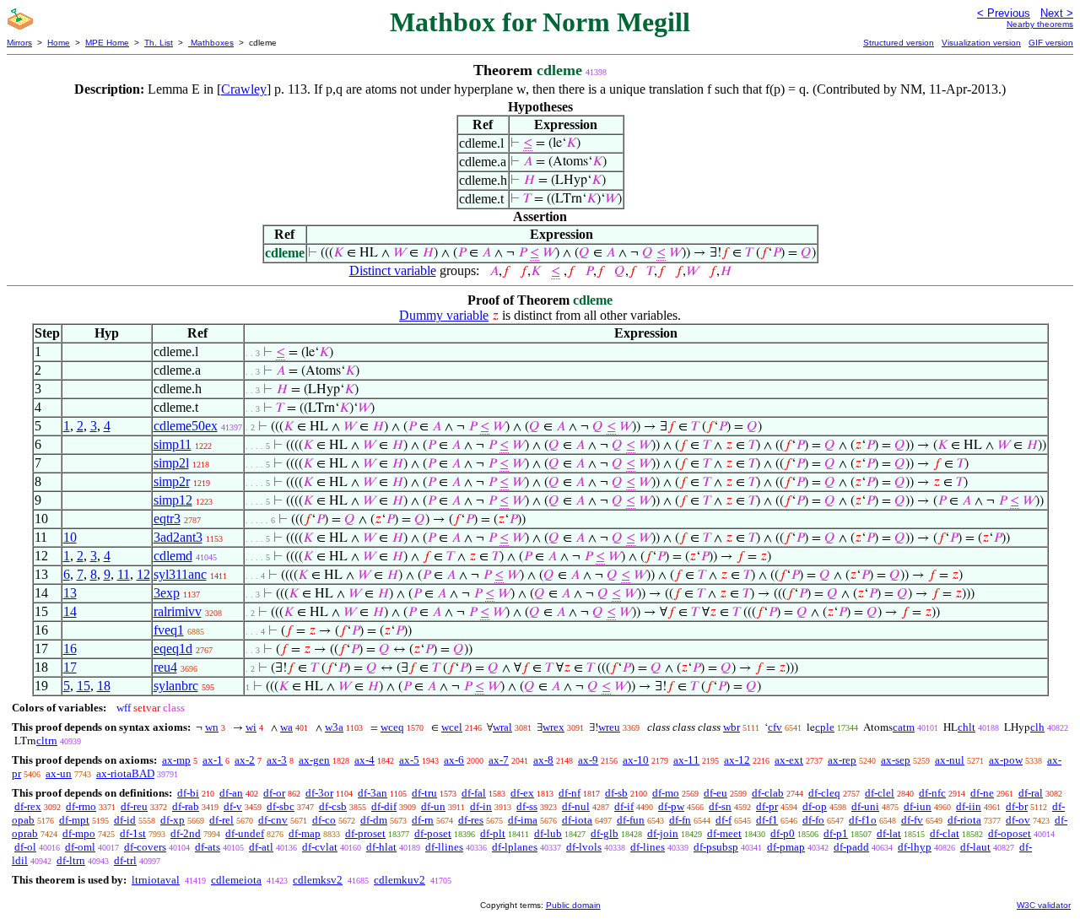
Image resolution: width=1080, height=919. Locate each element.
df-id (125, 820)
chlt (966, 727)
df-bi (188, 793)
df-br (1017, 806)
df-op (814, 806)
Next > (1056, 13)
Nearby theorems (1040, 24)
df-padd (851, 847)
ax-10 (636, 760)
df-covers (145, 847)
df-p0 (782, 833)
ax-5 (409, 760)
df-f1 (767, 820)
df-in (481, 806)
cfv (775, 727)
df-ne (982, 793)
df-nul (576, 806)
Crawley (244, 89)
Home (58, 42)
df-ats (207, 847)
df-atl (261, 847)
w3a (334, 727)
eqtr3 (167, 518)
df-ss (526, 806)
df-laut (975, 847)
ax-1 (212, 760)
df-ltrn (71, 860)
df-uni (865, 806)
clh (1037, 727)
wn (212, 727)
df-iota (577, 820)
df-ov (1018, 820)
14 (70, 611)
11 (123, 574)
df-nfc (932, 793)
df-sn (720, 806)
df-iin (968, 806)
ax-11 (686, 760)
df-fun (631, 820)
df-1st (133, 833)
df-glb (604, 833)
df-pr (767, 806)
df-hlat (381, 847)
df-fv (912, 820)
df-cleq (824, 793)
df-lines (647, 847)
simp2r (172, 481)
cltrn (46, 740)
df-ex (522, 793)
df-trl (125, 860)
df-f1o (863, 820)
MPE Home (107, 42)
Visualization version (981, 42)
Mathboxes (211, 42)
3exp (167, 593)
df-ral (1030, 793)
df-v (233, 806)
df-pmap (786, 847)
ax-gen (314, 760)
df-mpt (74, 820)
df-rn (423, 820)
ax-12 (737, 760)
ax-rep (842, 760)
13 (70, 593)
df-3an (372, 793)
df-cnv (273, 820)
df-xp (172, 820)
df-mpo (78, 833)
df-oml (80, 847)
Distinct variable (392, 270)
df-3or (319, 793)
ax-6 (454, 760)
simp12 (173, 500)
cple (824, 727)
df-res (470, 820)
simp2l (171, 463)
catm (904, 727)
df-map (305, 833)
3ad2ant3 (178, 537)
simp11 (173, 444)
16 (70, 648)
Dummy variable (444, 315)
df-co (324, 820)
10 (70, 537)
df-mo (665, 793)
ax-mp (176, 760)
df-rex (27, 806)
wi (251, 727)
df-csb (333, 806)
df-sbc (280, 806)
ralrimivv (178, 611)
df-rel (221, 820)
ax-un (59, 773)
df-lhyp (915, 847)
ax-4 (364, 760)
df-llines (444, 847)
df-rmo (81, 806)
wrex (553, 727)
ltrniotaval (156, 879)
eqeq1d (173, 648)
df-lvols (584, 847)
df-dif (384, 806)
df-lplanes (514, 847)
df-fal (474, 793)
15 (83, 685)
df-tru (424, 793)
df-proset (365, 833)
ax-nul (949, 760)
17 (70, 667)
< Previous (1003, 13)
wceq (392, 727)
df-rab (185, 806)
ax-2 (245, 760)
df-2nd (185, 833)
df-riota (964, 820)
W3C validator (1044, 905)
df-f (724, 820)
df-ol (25, 847)
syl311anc (180, 574)
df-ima (522, 820)
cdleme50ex (186, 426)
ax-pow (1006, 760)
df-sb (616, 793)
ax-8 (543, 760)
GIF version (1051, 42)
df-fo (813, 820)
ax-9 (588, 760)
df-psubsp (716, 847)
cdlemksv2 (318, 879)
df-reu (134, 806)
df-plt (492, 833)
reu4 (165, 667)
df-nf (569, 793)
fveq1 (169, 630)
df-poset (432, 833)
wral (502, 727)
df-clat (944, 833)
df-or (274, 793)
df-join (662, 833)
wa (286, 727)
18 (104, 685)
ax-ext (789, 760)
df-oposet (1009, 833)
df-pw (671, 806)
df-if (624, 806)
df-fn (680, 820)
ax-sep (895, 760)
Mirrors (19, 42)
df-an (231, 793)
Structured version (898, 42)
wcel (451, 727)
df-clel (879, 793)
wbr (731, 727)
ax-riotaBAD (125, 773)
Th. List (158, 42)
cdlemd (173, 556)
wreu (609, 727)
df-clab (768, 793)
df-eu (715, 793)
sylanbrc (176, 685)
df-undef (244, 833)
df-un (433, 806)
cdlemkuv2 (399, 879)
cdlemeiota (236, 879)
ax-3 (277, 760)
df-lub (548, 833)
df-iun (918, 806)
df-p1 (836, 833)
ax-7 (499, 760)
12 (143, 574)
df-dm (373, 820)
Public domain (573, 905)
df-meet (724, 833)
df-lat (889, 833)
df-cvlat (320, 847)
